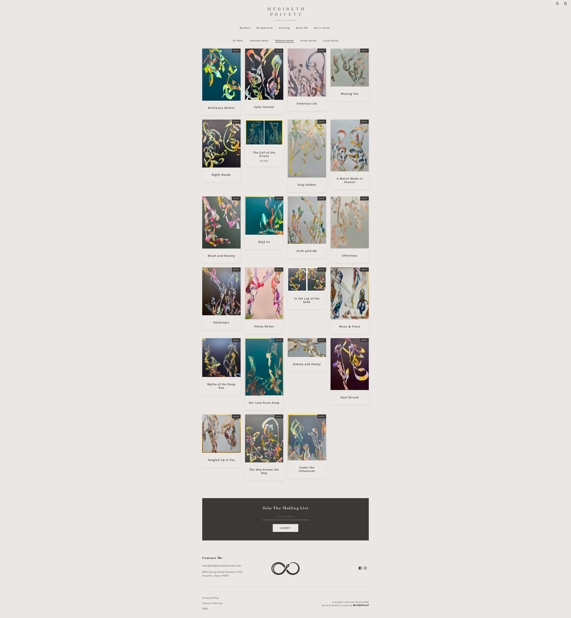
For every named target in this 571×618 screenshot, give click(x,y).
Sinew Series (308, 40)
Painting (284, 27)
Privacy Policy (210, 597)
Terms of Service (212, 603)
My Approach (264, 27)
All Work (238, 40)
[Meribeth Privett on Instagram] (365, 568)
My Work (245, 27)
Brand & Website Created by (337, 605)
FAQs (205, 608)
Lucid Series (330, 40)
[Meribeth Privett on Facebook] (360, 568)
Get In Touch (322, 27)
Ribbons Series (284, 40)
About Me (302, 27)
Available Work (259, 40)
